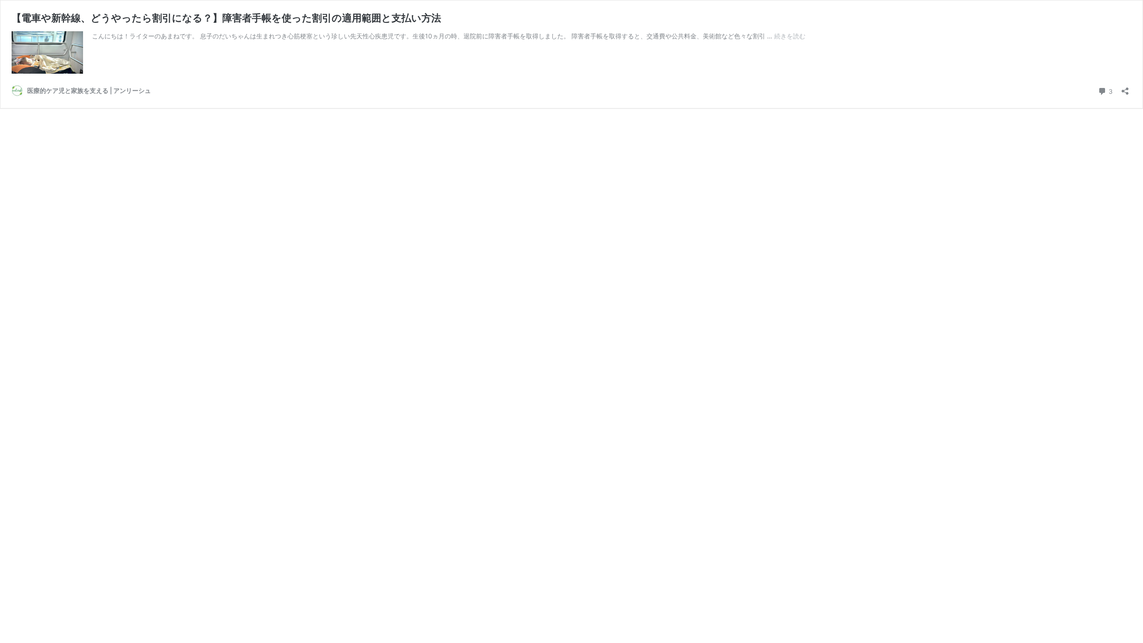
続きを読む (789, 36)
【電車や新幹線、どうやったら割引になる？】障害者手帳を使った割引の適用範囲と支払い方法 (226, 18)
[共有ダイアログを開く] (1125, 88)
